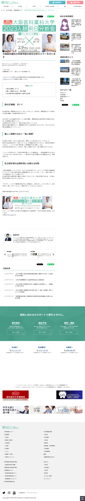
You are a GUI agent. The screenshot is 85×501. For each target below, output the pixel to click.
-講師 (44, 454)
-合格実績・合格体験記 (49, 445)
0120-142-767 (70, 350)
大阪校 (68, 347)
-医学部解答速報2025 (9, 481)
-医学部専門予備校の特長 (10, 462)
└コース (6, 451)
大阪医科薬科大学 (22, 65)
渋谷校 (14, 347)
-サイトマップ (46, 478)
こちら (4, 79)
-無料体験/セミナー (9, 431)
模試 (61, 99)
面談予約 (76, 2)
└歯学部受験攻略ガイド (10, 476)
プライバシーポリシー (32, 492)
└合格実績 (46, 448)
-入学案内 (6, 448)
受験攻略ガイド (18, 10)
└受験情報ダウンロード (10, 478)
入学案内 (34, 6)
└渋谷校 (6, 437)
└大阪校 (6, 445)
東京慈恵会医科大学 (12, 65)
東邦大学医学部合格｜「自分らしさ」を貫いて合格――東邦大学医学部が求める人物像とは (76, 49)
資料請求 (58, 2)
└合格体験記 (46, 451)
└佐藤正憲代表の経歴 (9, 464)
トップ (2, 10)
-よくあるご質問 (47, 476)
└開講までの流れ (8, 454)
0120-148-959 (43, 350)
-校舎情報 (6, 434)
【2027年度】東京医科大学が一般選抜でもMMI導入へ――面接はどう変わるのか (34, 285)
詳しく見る (15, 332)
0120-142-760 (16, 350)
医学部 (5, 65)
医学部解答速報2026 (78, 6)
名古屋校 (41, 347)
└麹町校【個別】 (8, 440)
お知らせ (63, 93)
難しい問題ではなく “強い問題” (16, 91)
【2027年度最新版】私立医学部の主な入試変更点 (29, 280)
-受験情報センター (9, 470)
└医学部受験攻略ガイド (10, 473)
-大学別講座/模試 (47, 431)
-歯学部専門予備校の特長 (10, 467)
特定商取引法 (22, 492)
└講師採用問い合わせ (49, 457)
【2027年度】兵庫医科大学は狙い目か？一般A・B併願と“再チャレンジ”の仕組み (34, 291)
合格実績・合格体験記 (49, 6)
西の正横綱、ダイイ (13, 89)
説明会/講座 (6, 6)
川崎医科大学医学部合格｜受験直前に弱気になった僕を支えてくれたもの (76, 37)
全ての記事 (9, 10)
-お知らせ (45, 462)
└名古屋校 (7, 443)
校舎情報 (20, 6)
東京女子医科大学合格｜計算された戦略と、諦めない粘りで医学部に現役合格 (76, 23)
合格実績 (63, 95)
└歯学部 (45, 443)
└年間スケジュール (9, 457)
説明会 (62, 101)
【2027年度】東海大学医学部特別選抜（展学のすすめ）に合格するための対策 (34, 274)
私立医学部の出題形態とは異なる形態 (18, 93)
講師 (65, 6)
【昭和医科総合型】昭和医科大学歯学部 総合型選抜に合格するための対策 (34, 297)
